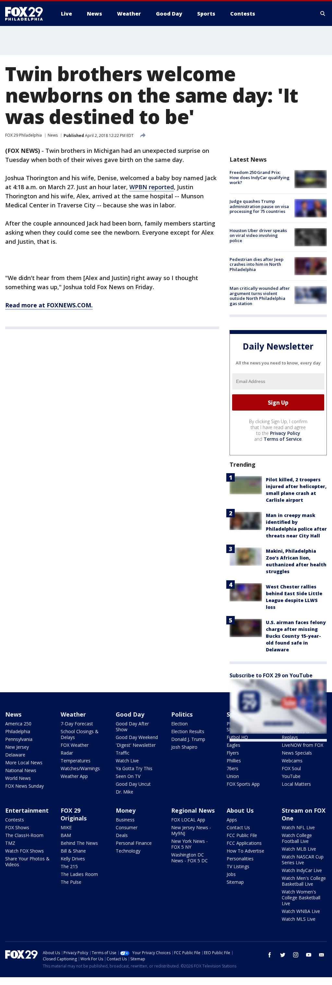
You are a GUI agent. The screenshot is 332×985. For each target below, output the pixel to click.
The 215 (69, 866)
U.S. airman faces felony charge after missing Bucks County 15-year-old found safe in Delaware (296, 636)
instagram (295, 955)
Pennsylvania (18, 739)
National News (20, 770)
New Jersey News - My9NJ (191, 830)
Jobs (231, 874)
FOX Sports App (243, 784)
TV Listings (238, 866)
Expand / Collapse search (323, 13)
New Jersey (17, 747)
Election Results (187, 731)
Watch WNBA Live (301, 911)
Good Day (130, 714)
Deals (122, 835)
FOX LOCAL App (188, 820)
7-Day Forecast (77, 723)
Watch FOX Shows (24, 851)
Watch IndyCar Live (302, 870)
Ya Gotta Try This (134, 768)
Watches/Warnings (80, 768)
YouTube (291, 776)
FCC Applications (244, 843)
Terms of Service (283, 439)
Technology (128, 851)
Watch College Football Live (297, 838)
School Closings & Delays (80, 734)
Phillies (234, 760)
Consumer (126, 827)
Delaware (15, 755)
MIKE (66, 827)
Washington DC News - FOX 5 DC (189, 858)
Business (125, 820)
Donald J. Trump (188, 739)
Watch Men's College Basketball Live (304, 881)
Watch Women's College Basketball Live (301, 897)
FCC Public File (242, 835)
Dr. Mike (124, 792)
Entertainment (27, 810)
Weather (73, 714)
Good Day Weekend (137, 737)
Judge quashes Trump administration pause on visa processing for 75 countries (259, 206)
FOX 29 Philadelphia (23, 135)
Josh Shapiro (184, 747)
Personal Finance (134, 843)
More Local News (23, 762)
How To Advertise (245, 851)
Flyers (233, 753)
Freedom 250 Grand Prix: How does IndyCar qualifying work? (260, 177)
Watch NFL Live (298, 827)
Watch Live (127, 760)
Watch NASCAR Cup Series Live (303, 860)
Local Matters (296, 784)
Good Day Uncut (133, 784)
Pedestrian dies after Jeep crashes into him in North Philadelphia (256, 264)
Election (179, 723)
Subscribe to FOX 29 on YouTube (271, 675)
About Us (240, 810)
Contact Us (238, 827)
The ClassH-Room (24, 835)
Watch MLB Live (299, 849)
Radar (67, 753)
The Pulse (71, 882)
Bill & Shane (73, 851)
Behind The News (79, 843)
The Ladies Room (79, 874)
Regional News (193, 810)
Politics (182, 714)
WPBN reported (151, 187)
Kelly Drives (73, 859)
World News (18, 778)
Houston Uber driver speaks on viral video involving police (258, 235)
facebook (270, 955)
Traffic (122, 753)
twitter (283, 955)
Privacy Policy (285, 433)
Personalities (240, 859)
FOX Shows (17, 827)
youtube (308, 955)
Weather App (74, 776)
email (321, 955)
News (53, 135)
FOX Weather (75, 745)
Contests (14, 820)
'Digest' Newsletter (136, 745)
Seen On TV (128, 776)
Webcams (292, 760)
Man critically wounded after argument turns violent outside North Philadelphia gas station (260, 295)
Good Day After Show (132, 726)
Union (233, 776)
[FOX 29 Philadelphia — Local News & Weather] (26, 13)
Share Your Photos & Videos (27, 862)
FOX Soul (291, 768)
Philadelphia (17, 731)
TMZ (10, 843)
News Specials (297, 753)
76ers (232, 768)
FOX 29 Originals (74, 814)
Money (126, 810)
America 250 (18, 723)
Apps (232, 820)
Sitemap (235, 882)
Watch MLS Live (298, 919)
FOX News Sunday (24, 786)
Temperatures (75, 760)
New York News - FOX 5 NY (189, 844)
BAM (66, 835)
